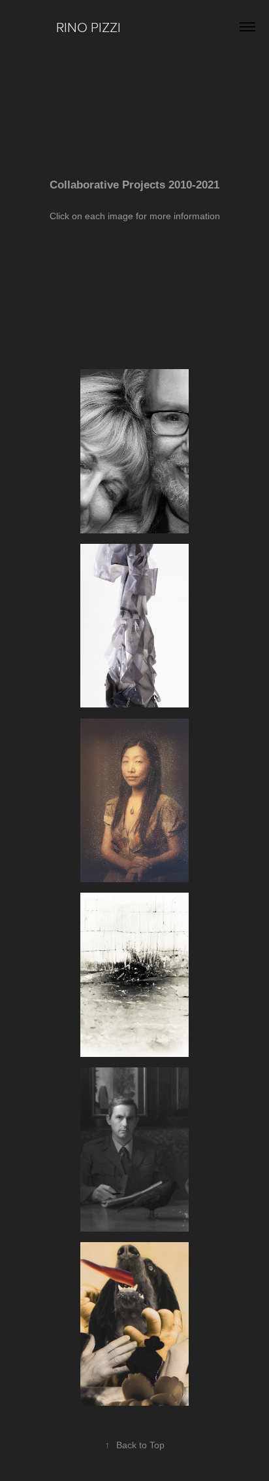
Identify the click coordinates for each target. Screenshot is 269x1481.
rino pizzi (85, 26)
